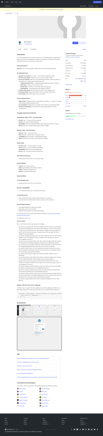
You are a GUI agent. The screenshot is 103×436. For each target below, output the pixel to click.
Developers (45, 422)
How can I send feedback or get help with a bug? (28, 362)
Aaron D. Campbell (23, 400)
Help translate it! (60, 9)
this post (28, 218)
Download (75, 42)
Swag (63, 424)
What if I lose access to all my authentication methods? (29, 369)
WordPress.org (28, 44)
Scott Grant (44, 397)
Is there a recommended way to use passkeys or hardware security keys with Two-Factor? (37, 377)
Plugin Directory (8, 6)
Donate (64, 422)
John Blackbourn (45, 400)
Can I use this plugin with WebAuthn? (25, 373)
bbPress (82, 422)
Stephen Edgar (45, 403)
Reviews (26, 49)
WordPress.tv (46, 424)
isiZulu (17, 429)
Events (63, 420)
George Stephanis (46, 388)
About (6, 418)
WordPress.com (84, 418)
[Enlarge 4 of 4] (60, 318)
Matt (81, 420)
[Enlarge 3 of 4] (60, 306)
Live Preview (82, 42)
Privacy (6, 424)
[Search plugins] (17, 13)
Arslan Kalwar (45, 405)
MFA (85, 78)
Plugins (25, 422)
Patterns (25, 424)
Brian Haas (44, 391)
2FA (76, 78)
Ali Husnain (21, 405)
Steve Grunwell (22, 403)
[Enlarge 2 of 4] (45, 306)
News (6, 420)
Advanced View (68, 84)
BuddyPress (83, 424)
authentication (80, 78)
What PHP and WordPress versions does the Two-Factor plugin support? (33, 358)
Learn (44, 418)
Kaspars (21, 391)
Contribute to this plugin (75, 57)
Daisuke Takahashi (23, 397)
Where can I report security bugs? (24, 365)
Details (19, 49)
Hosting (6, 422)
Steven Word (45, 394)
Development (33, 49)
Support (84, 49)
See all (84, 106)
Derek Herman (22, 394)
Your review (67, 106)
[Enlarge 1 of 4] (29, 306)
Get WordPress (97, 2)
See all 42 (84, 75)
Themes (25, 420)
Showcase (26, 418)
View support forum (69, 119)
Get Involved (64, 418)
